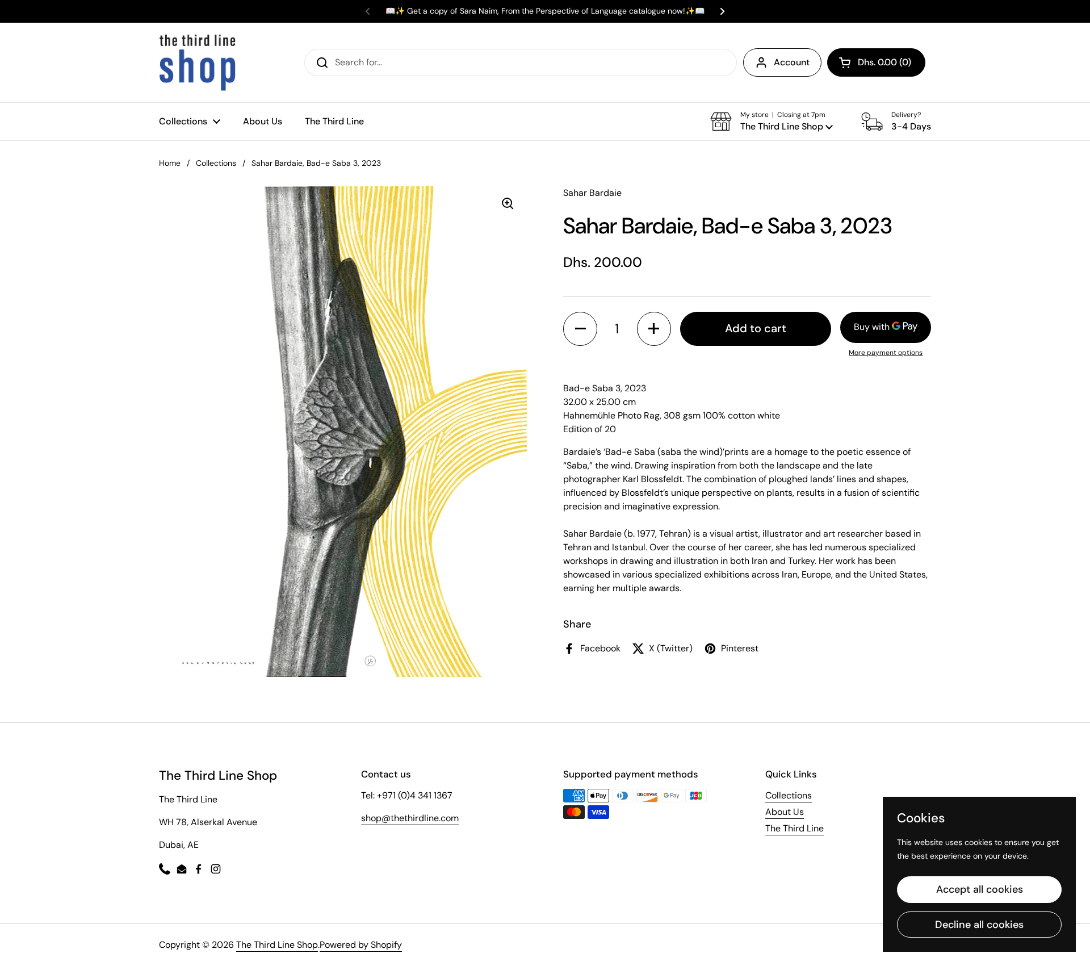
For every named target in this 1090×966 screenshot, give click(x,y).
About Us (784, 812)
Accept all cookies (979, 889)
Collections (216, 163)
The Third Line (794, 828)
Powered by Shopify (361, 945)
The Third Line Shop (277, 945)
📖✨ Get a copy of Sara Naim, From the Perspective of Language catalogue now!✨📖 (545, 11)
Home (170, 163)
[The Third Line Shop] (197, 62)
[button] (876, 62)
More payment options (886, 352)
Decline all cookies (979, 924)
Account (792, 62)
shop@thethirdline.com (410, 818)
